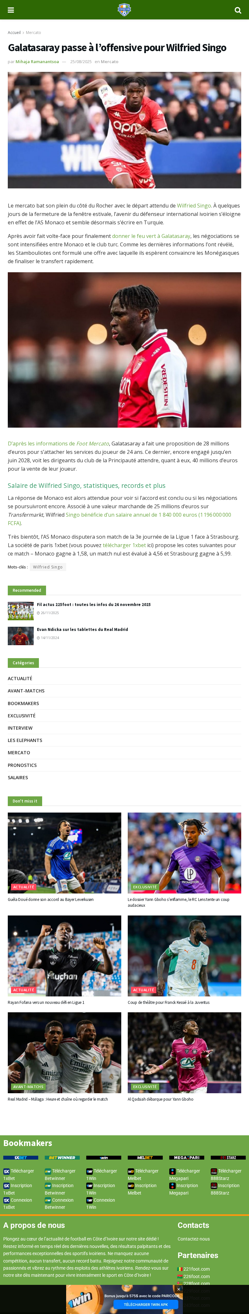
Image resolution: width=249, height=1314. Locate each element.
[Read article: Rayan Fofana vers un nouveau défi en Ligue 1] (64, 955)
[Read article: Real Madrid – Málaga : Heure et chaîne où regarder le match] (64, 1052)
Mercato (33, 32)
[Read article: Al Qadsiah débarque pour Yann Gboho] (184, 1052)
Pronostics (22, 765)
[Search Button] (238, 9)
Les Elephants (25, 740)
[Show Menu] (11, 9)
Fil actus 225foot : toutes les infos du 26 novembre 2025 (94, 604)
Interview (20, 728)
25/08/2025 (81, 61)
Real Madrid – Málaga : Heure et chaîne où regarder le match (58, 1099)
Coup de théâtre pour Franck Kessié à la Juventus (168, 1002)
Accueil (14, 32)
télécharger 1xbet (124, 545)
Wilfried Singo (194, 205)
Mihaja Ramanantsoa (37, 61)
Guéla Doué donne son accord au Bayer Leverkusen (51, 899)
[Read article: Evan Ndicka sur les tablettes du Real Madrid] (21, 636)
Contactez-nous (194, 1238)
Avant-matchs (26, 691)
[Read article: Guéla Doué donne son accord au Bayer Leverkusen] (64, 853)
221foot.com (197, 1269)
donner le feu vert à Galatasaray (150, 236)
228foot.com (197, 1283)
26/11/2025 (49, 613)
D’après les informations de (58, 443)
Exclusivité (22, 716)
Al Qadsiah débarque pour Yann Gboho (161, 1099)
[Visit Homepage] (124, 9)
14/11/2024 (49, 637)
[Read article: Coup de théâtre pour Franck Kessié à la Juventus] (184, 955)
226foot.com (197, 1276)
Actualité (20, 678)
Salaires (18, 777)
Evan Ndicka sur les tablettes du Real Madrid (82, 629)
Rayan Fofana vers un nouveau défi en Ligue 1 (46, 1002)
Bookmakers (23, 703)
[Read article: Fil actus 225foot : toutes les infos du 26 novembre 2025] (21, 611)
